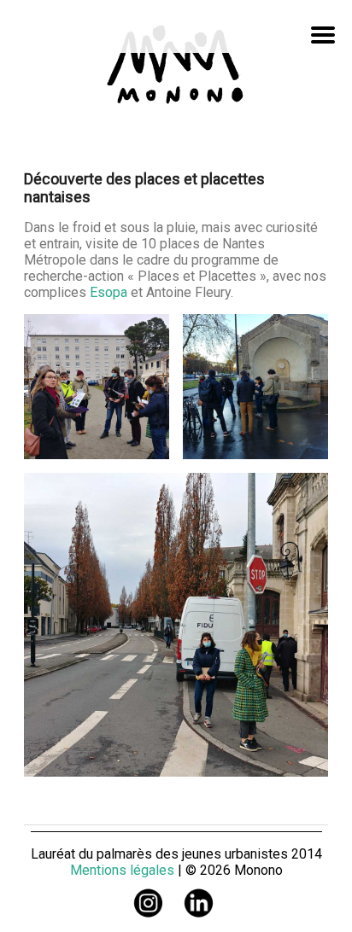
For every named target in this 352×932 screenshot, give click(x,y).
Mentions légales (122, 870)
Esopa (110, 292)
